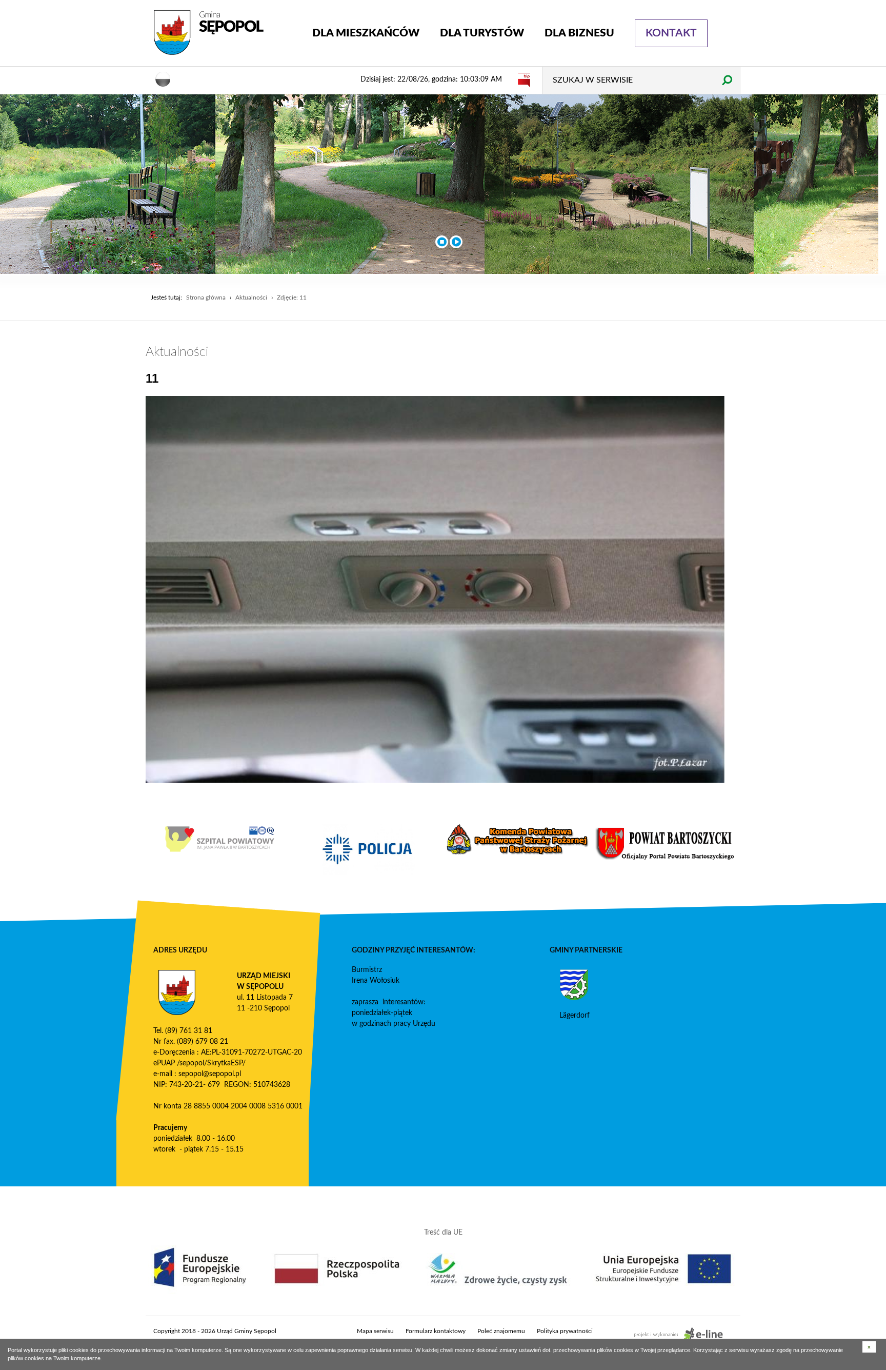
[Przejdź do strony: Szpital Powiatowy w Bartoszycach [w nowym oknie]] (220, 839)
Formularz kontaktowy (436, 1331)
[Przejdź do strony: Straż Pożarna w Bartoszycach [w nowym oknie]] (517, 839)
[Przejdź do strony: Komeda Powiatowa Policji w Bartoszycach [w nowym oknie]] (368, 849)
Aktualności (251, 297)
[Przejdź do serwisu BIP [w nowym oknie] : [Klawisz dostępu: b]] (524, 79)
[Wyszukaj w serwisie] (726, 79)
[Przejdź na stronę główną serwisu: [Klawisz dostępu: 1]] (225, 32)
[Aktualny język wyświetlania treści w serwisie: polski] (163, 78)
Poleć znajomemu (501, 1331)
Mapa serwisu (375, 1331)
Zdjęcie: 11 (292, 297)
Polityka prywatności (565, 1331)
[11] (435, 589)
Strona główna (206, 297)
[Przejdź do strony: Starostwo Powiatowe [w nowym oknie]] (666, 844)
